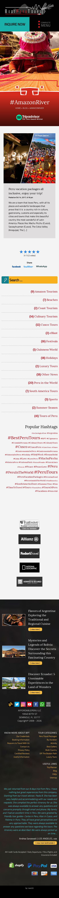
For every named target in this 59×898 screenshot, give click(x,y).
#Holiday (26, 454)
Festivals (52, 341)
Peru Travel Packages (48, 736)
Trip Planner (52, 767)
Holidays (52, 358)
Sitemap (53, 777)
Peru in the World (46, 382)
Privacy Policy (24, 749)
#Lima (16, 458)
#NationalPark (25, 462)
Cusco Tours (49, 324)
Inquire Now (14, 24)
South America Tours (43, 391)
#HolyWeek (37, 454)
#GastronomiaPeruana (47, 451)
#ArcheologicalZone (39, 433)
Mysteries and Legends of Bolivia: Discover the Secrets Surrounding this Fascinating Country (42, 649)
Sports (53, 399)
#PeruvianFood (50, 477)
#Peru (52, 466)
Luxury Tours (49, 366)
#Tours (27, 487)
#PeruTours (46, 472)
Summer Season (47, 407)
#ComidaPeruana (20, 442)
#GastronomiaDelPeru (25, 451)
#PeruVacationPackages (30, 476)
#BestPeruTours (24, 437)
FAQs (54, 774)
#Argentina (52, 433)
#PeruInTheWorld (19, 472)
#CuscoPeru (34, 447)
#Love (23, 458)
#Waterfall (53, 491)
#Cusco (21, 447)
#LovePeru (32, 458)
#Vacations (41, 491)
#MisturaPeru (11, 462)
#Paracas (20, 467)
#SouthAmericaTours (26, 483)
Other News (50, 374)
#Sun (55, 484)
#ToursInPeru (36, 488)
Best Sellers (52, 746)
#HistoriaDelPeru (13, 454)
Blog (25, 108)
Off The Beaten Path (48, 753)
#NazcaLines (52, 462)
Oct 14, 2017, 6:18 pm (24, 197)
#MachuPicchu (48, 458)
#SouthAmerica (52, 481)
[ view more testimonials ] (45, 843)
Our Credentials (23, 736)
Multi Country (51, 749)
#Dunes (55, 447)
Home (18, 108)
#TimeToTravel (14, 487)
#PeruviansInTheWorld (35, 480)
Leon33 (31, 888)
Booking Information (21, 739)
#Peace (29, 466)
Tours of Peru (48, 416)
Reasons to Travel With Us (18, 743)
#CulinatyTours (50, 442)
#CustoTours (46, 447)
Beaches (52, 300)
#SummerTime (45, 484)
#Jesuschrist (51, 454)
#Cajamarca (52, 438)
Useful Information (22, 756)
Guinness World (47, 349)
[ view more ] (35, 629)
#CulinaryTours (35, 442)
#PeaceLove (40, 466)
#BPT (43, 438)
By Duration (52, 739)
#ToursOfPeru (50, 487)
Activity (54, 743)
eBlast (54, 333)
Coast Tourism (48, 308)
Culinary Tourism (46, 316)
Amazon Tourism (46, 291)
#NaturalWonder (39, 462)
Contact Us (25, 746)
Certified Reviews (22, 753)
